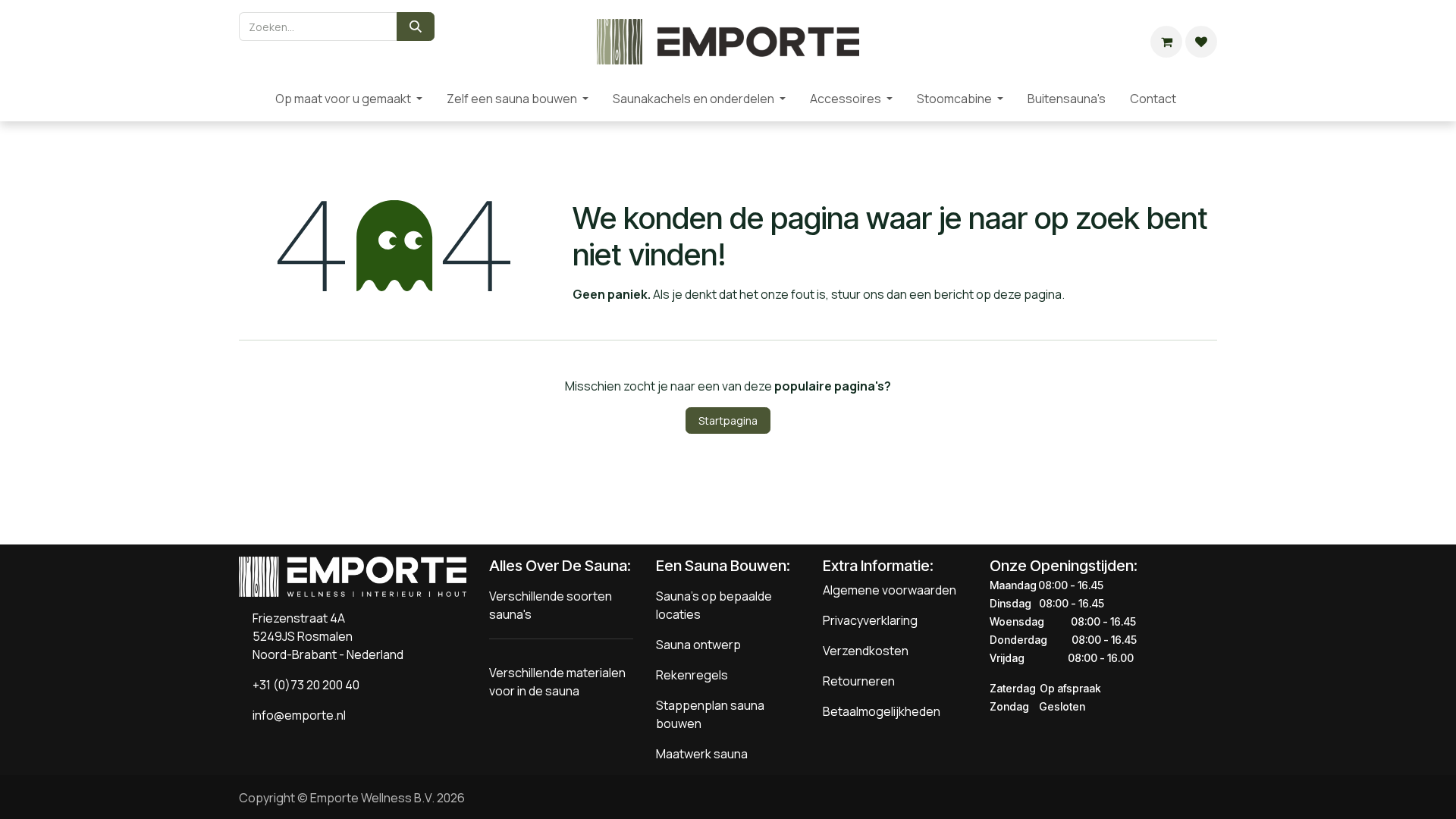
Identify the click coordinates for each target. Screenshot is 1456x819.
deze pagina (1027, 294)
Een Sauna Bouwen (721, 566)
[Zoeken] (416, 26)
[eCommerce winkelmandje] (1166, 42)
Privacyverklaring (870, 620)
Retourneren (859, 681)
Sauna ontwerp (698, 644)
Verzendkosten (865, 650)
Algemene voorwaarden (889, 590)
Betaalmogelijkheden (881, 711)
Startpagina (728, 420)
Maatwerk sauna (702, 753)
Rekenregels (692, 675)
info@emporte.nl (296, 715)
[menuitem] (251, 98)
